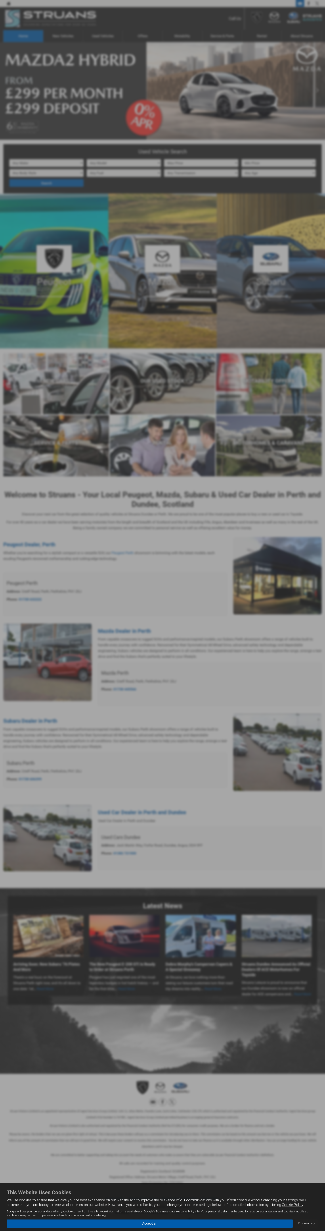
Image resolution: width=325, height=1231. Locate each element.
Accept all (149, 1223)
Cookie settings (306, 1223)
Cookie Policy (292, 1205)
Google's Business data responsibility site (171, 1211)
